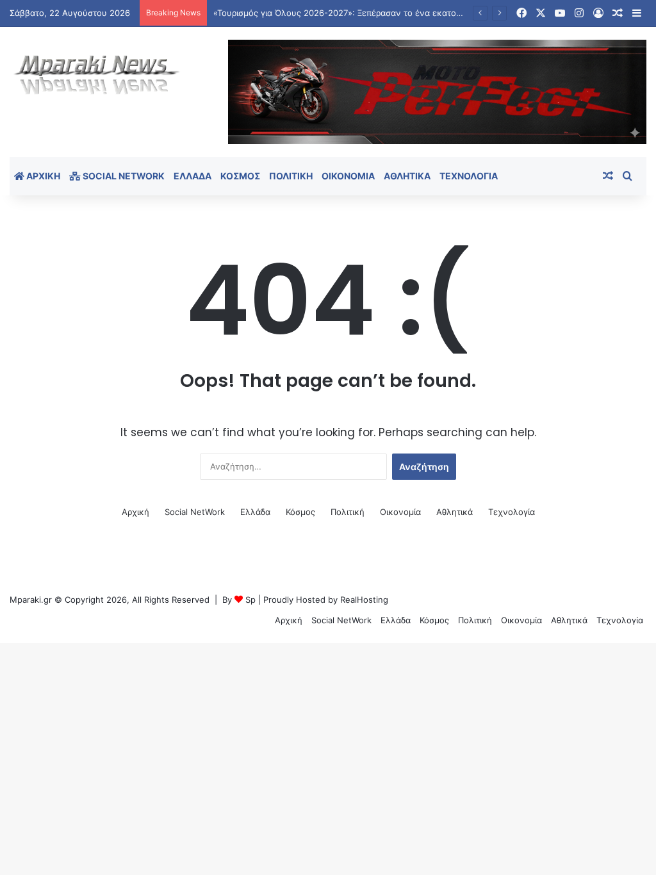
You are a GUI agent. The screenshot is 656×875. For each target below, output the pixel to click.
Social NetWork (123, 175)
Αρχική (42, 175)
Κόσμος (240, 175)
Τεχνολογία (468, 175)
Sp (250, 599)
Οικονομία (348, 175)
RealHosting (364, 599)
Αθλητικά (407, 175)
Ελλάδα (192, 175)
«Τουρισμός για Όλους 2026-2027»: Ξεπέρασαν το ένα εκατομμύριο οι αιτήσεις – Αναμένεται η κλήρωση (421, 13)
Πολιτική (291, 175)
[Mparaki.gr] (97, 75)
